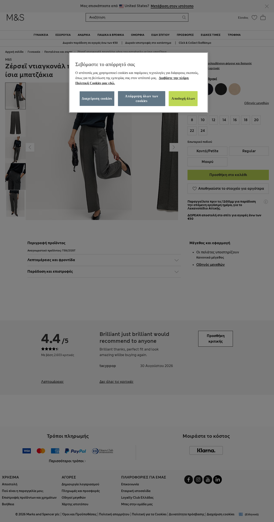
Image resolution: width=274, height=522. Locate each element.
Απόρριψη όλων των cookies (141, 98)
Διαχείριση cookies (97, 98)
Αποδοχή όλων (183, 98)
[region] (138, 82)
